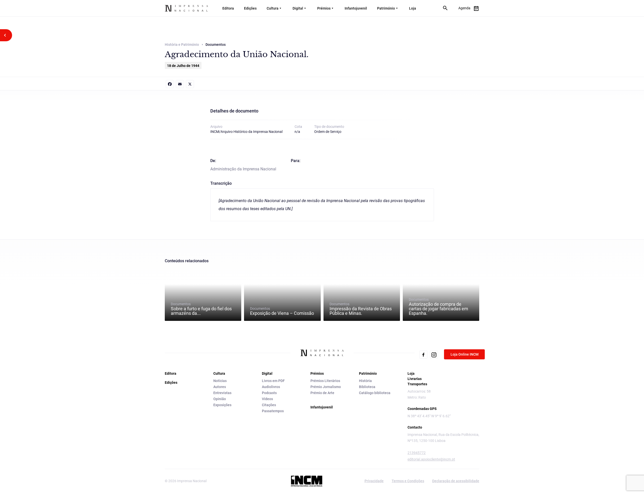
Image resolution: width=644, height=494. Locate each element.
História (365, 381)
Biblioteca (367, 387)
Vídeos (267, 399)
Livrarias (415, 379)
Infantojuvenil (356, 8)
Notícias (220, 381)
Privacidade (374, 481)
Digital (298, 8)
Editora (228, 8)
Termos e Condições (408, 481)
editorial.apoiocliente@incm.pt (431, 459)
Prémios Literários (325, 381)
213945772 (417, 453)
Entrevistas (222, 393)
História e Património (182, 45)
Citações (269, 405)
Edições (250, 8)
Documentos (201, 309)
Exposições (222, 405)
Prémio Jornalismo (325, 387)
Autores (219, 387)
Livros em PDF (273, 381)
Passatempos (273, 411)
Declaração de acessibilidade (455, 481)
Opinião (219, 399)
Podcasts (269, 393)
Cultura (272, 8)
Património (386, 8)
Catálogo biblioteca (374, 393)
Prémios (324, 8)
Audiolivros (271, 387)
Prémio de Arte (322, 393)
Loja (412, 8)
